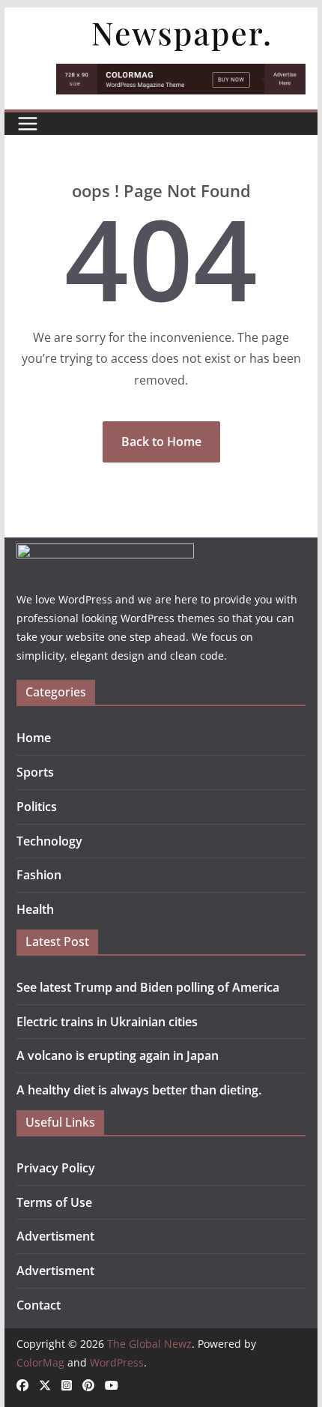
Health (35, 909)
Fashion (38, 875)
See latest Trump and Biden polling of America (147, 987)
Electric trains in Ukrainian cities (107, 1021)
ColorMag (40, 1362)
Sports (35, 772)
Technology (49, 841)
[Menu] (27, 123)
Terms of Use (54, 1202)
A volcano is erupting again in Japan (117, 1055)
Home (33, 737)
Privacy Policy (55, 1168)
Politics (36, 806)
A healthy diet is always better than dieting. (138, 1090)
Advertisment (55, 1236)
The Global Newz (149, 1344)
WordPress (117, 1362)
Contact (38, 1305)
